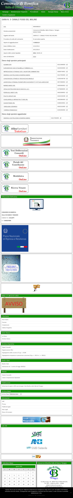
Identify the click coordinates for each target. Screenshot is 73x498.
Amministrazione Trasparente (19, 12)
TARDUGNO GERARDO (10, 106)
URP (3, 401)
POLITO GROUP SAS (10, 96)
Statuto (43, 12)
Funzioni (4, 322)
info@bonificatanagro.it (56, 485)
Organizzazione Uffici (7, 350)
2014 (34, 56)
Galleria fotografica (7, 327)
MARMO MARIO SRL (9, 85)
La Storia (4, 336)
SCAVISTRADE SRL (9, 103)
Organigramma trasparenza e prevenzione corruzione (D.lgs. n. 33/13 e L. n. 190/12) (23, 355)
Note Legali (5, 409)
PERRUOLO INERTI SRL (11, 92)
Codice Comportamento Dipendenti (11, 377)
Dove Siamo (5, 319)
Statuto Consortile (6, 375)
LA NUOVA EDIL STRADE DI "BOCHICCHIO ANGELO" (19, 78)
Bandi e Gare (5, 364)
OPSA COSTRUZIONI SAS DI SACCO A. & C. (16, 89)
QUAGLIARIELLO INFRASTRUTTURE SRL (16, 99)
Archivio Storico (6, 339)
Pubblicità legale (6, 406)
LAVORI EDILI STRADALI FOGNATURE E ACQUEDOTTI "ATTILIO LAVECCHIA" (26, 82)
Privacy (4, 404)
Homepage (5, 12)
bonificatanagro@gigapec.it (56, 487)
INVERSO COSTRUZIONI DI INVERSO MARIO (17, 75)
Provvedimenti (34, 12)
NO (35, 495)
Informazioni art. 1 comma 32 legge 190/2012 (13, 366)
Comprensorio (5, 325)
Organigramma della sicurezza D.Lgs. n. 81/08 (14, 352)
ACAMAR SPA (7, 64)
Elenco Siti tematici (7, 412)
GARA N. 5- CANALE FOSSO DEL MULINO (19, 19)
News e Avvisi (65, 12)
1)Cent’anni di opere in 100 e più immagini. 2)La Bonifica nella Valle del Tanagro (22, 386)
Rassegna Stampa (53, 12)
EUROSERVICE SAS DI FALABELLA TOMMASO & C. (18, 68)
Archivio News (5, 394)
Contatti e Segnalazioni (8, 15)
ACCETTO (31, 495)
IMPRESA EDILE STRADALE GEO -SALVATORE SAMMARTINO (21, 71)
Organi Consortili (6, 347)
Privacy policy (41, 495)
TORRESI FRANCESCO (10, 110)
